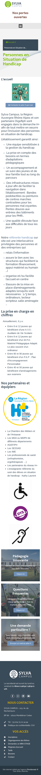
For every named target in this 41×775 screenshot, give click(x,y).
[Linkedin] (23, 696)
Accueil (11, 42)
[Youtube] (28, 696)
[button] (20, 26)
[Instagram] (18, 696)
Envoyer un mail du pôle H (20, 643)
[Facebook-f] (12, 696)
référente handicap (21, 237)
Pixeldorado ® (32, 769)
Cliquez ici (20, 574)
